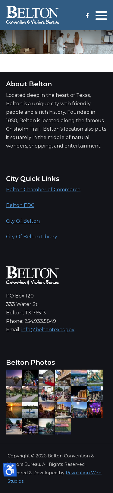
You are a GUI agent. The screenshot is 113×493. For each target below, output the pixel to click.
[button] (101, 15)
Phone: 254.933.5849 (31, 321)
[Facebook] (87, 15)
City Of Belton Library (31, 237)
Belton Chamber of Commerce (43, 189)
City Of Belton (23, 221)
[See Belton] (32, 15)
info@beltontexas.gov (47, 329)
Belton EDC (20, 205)
